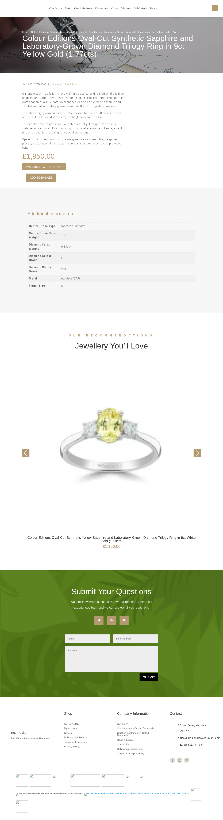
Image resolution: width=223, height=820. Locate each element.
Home (25, 32)
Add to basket (41, 177)
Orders (68, 733)
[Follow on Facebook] (98, 620)
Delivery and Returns (75, 737)
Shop (68, 8)
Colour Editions (121, 8)
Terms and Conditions (76, 742)
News (153, 8)
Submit (149, 677)
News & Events (125, 740)
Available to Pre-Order (44, 166)
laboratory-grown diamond (57, 97)
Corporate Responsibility (130, 753)
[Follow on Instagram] (124, 620)
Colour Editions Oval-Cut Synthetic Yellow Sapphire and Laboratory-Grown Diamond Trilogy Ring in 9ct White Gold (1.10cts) (111, 539)
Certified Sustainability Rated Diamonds (133, 734)
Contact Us (123, 744)
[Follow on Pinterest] (111, 620)
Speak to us (30, 139)
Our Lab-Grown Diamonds (91, 8)
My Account (70, 728)
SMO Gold (140, 8)
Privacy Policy (71, 746)
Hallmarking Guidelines (130, 749)
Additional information (50, 213)
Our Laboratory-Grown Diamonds (135, 728)
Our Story (55, 8)
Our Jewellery (71, 724)
